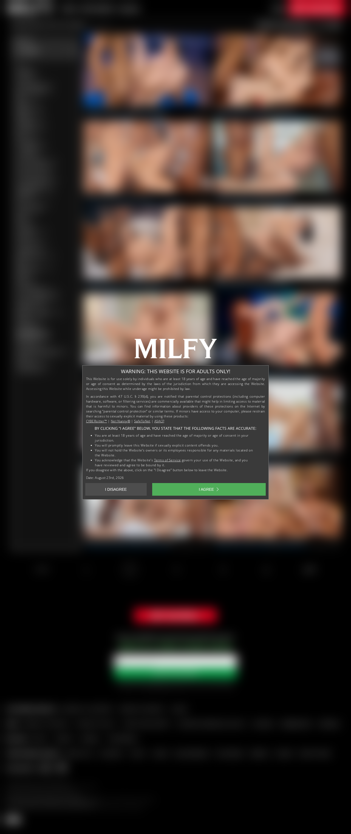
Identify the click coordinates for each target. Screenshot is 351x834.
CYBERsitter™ (96, 421)
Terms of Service (167, 460)
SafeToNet (142, 421)
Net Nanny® (120, 421)
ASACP (159, 421)
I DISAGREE (116, 489)
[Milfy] (175, 350)
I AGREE (206, 489)
